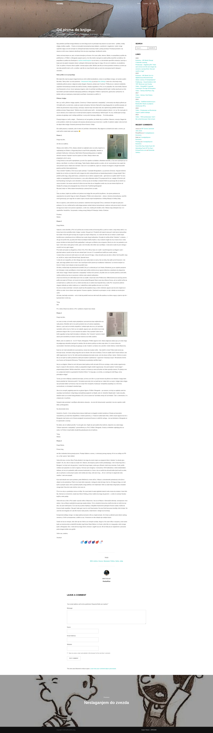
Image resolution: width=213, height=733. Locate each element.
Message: (70, 608)
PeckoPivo (61, 34)
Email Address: (71, 635)
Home (60, 3)
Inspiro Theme (145, 730)
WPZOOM (153, 730)
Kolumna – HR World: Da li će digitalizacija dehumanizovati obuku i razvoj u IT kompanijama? (145, 77)
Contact (145, 3)
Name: (69, 627)
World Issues (94, 34)
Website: (69, 644)
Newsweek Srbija (86, 81)
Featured (71, 34)
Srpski (87, 34)
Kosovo (77, 34)
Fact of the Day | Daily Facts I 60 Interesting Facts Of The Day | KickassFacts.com (145, 148)
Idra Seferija (101, 81)
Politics (112, 561)
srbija (121, 561)
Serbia (82, 34)
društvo (95, 561)
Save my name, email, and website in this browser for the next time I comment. (89, 653)
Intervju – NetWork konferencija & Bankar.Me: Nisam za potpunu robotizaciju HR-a (145, 104)
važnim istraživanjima (84, 60)
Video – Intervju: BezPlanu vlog (145, 90)
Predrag (138, 141)
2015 (91, 561)
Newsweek (107, 561)
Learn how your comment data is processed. (103, 668)
